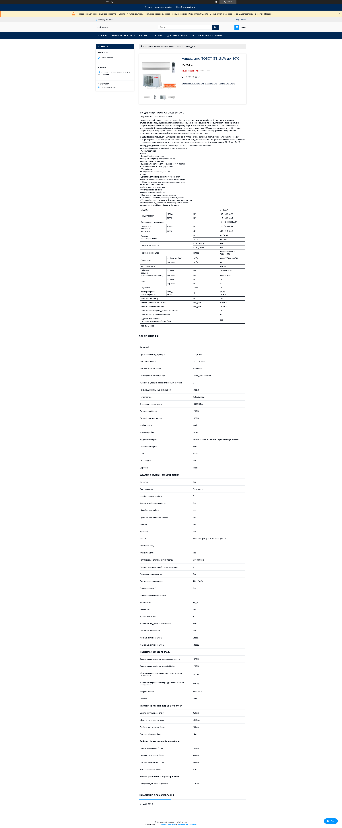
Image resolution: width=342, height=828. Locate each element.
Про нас (143, 35)
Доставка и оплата (177, 35)
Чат (333, 821)
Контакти (157, 35)
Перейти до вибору (185, 7)
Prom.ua (183, 822)
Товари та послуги (122, 35)
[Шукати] (215, 27)
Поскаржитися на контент (166, 824)
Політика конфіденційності (187, 824)
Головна (102, 35)
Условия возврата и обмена (207, 35)
